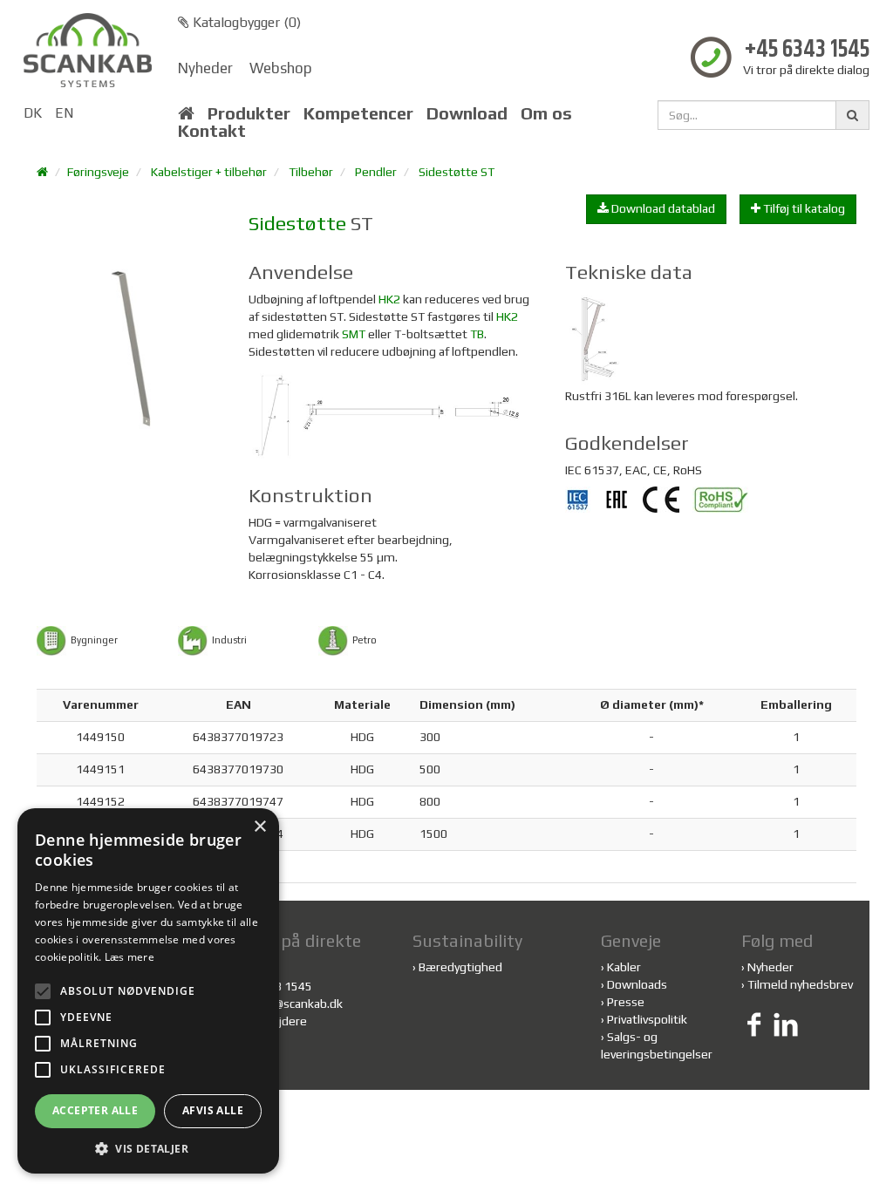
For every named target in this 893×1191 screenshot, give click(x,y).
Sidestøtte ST (456, 172)
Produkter (249, 113)
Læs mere (129, 956)
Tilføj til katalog (802, 208)
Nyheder (205, 68)
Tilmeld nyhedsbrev (800, 984)
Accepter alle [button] (95, 1110)
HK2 (389, 299)
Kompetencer (358, 113)
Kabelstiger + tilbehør (209, 172)
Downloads (637, 984)
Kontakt (212, 131)
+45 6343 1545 (807, 50)
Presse (625, 1002)
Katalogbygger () (245, 22)
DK (33, 113)
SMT (353, 334)
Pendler (376, 172)
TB (477, 334)
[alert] (148, 991)
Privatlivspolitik (647, 1019)
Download (467, 113)
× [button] (259, 827)
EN (64, 113)
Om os (546, 113)
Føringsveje (98, 172)
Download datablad (662, 208)
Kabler (624, 967)
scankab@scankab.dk (287, 1004)
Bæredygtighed (460, 967)
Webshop (280, 68)
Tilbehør (311, 172)
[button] (148, 1148)
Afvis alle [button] (212, 1110)
